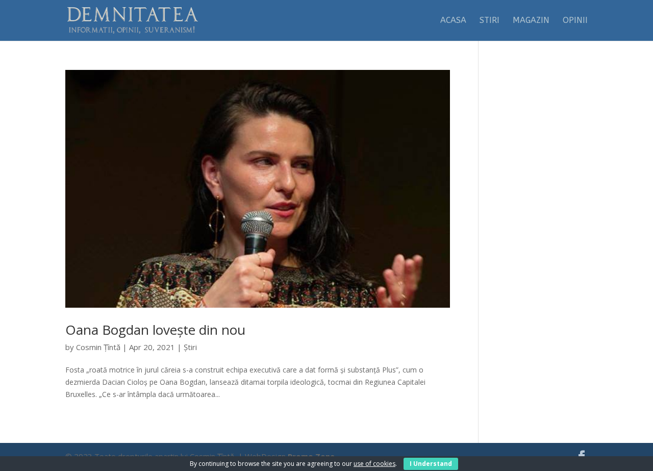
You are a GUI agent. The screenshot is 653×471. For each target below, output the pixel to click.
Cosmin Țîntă (98, 347)
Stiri (489, 21)
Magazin (531, 21)
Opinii (575, 21)
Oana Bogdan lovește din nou (155, 329)
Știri (190, 347)
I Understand (431, 463)
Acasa (453, 21)
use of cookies (374, 463)
